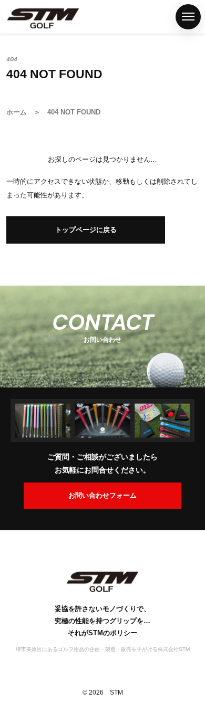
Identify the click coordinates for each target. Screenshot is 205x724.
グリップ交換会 (12, 422)
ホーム (12, 80)
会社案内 (12, 516)
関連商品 (12, 255)
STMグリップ (12, 162)
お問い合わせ (12, 598)
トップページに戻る (86, 230)
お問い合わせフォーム (102, 495)
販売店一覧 (12, 328)
